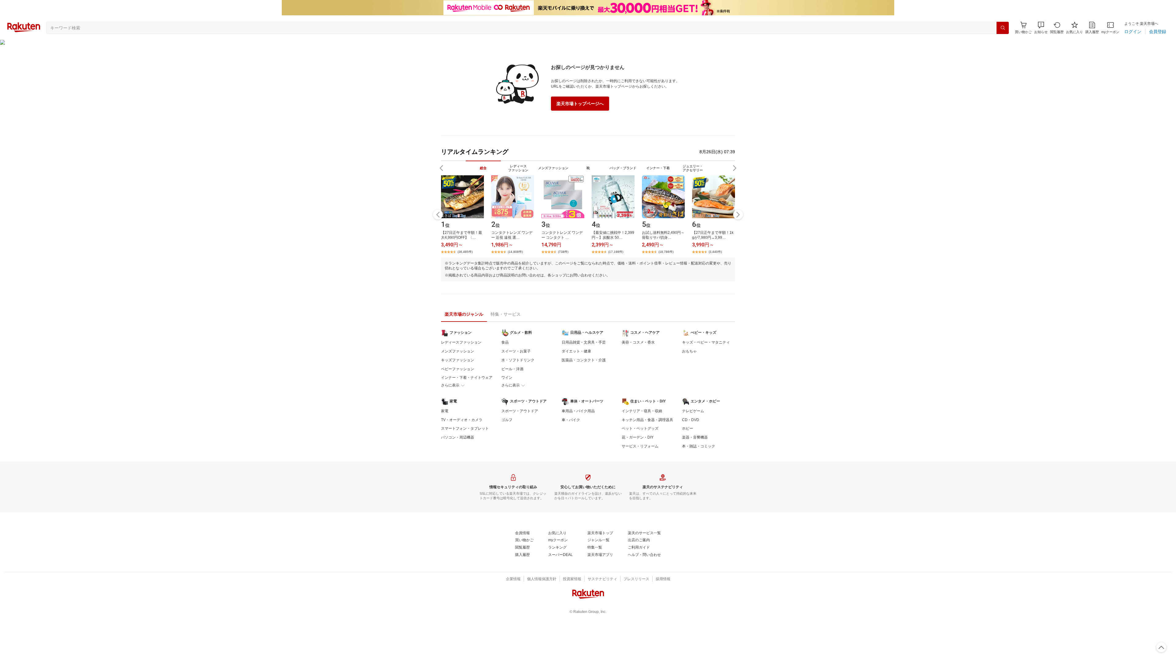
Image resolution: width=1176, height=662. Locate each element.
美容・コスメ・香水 (638, 342)
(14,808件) (515, 251)
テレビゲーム (693, 411)
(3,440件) (715, 251)
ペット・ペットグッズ (640, 428)
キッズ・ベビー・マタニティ (706, 342)
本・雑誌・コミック (698, 446)
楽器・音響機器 (695, 437)
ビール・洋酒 (512, 369)
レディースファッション (461, 342)
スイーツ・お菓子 (516, 351)
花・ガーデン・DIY (638, 437)
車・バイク (571, 420)
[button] (1041, 27)
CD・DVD (690, 420)
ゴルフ (506, 420)
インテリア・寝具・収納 (642, 411)
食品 (505, 342)
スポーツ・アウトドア (519, 411)
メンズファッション (457, 351)
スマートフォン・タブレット (465, 428)
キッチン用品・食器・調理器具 (647, 420)
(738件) (563, 251)
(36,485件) (465, 251)
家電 (444, 411)
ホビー (687, 428)
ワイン (506, 377)
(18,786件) (665, 251)
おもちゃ (689, 351)
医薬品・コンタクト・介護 (584, 360)
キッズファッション (457, 360)
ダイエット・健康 (576, 351)
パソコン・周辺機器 (457, 437)
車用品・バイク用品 (578, 411)
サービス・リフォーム (640, 446)
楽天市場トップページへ (580, 103)
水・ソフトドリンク (517, 360)
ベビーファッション (457, 369)
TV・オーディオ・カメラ (461, 420)
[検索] (1003, 28)
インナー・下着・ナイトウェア (466, 377)
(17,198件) (615, 251)
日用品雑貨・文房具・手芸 (584, 342)
